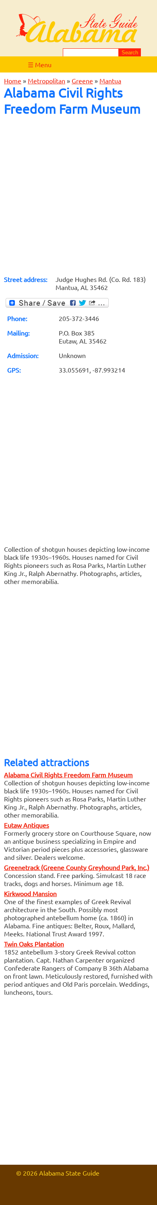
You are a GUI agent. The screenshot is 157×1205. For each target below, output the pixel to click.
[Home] (77, 28)
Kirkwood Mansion (30, 893)
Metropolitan (46, 81)
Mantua (110, 81)
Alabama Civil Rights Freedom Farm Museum (68, 774)
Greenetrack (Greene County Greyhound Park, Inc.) (76, 867)
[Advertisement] (78, 195)
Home (12, 81)
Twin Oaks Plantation (34, 944)
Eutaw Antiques (26, 825)
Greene (82, 81)
